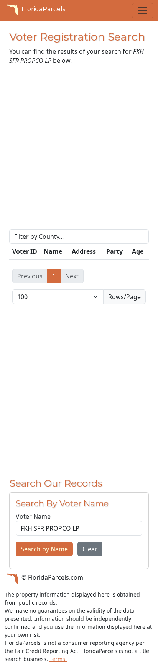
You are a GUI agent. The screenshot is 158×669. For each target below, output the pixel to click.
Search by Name (44, 549)
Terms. (58, 658)
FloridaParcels (43, 9)
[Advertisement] (79, 150)
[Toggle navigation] (142, 10)
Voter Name (33, 516)
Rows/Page (124, 297)
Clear (89, 549)
